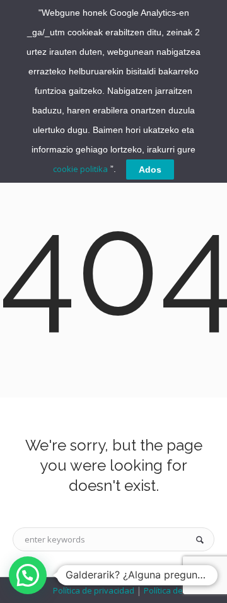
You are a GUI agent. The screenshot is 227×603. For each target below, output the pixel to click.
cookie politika (80, 169)
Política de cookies (178, 590)
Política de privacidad (94, 590)
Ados (150, 169)
